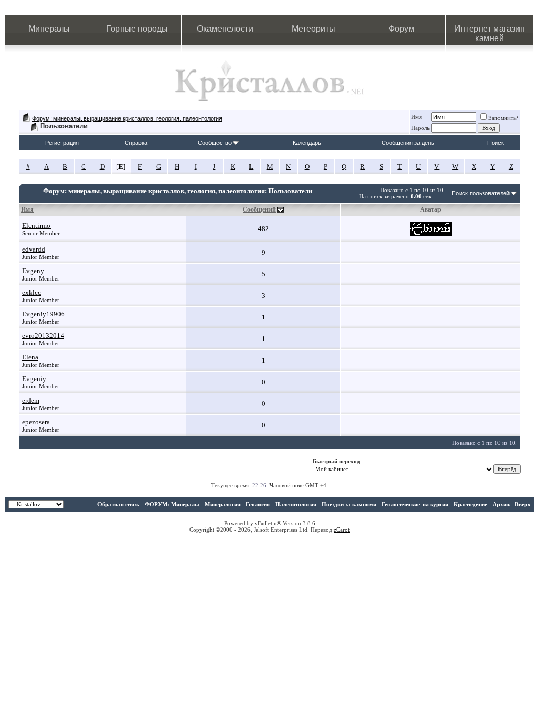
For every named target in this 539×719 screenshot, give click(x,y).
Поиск (495, 142)
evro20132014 (43, 335)
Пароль (420, 128)
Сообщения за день (408, 142)
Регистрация (62, 142)
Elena (30, 357)
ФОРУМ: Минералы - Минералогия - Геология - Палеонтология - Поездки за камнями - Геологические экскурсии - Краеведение (316, 504)
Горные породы (137, 28)
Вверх (523, 504)
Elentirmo (36, 225)
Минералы (49, 28)
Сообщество (215, 142)
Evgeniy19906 (43, 314)
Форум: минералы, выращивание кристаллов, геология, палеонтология (127, 118)
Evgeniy (34, 379)
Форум (401, 28)
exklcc (31, 292)
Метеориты (313, 28)
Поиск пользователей (481, 193)
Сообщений (259, 209)
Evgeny (33, 271)
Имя (416, 117)
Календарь (307, 142)
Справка (136, 142)
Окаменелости (225, 28)
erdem (30, 400)
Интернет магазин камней (489, 33)
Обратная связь (118, 504)
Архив (501, 504)
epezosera (36, 422)
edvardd (33, 249)
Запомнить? (503, 118)
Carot (343, 529)
